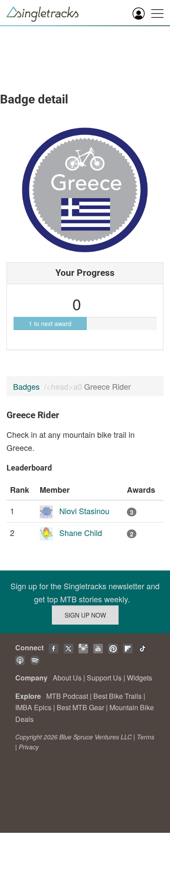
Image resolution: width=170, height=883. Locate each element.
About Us (67, 678)
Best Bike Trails (117, 696)
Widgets (139, 678)
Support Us (104, 678)
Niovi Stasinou (84, 510)
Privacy (29, 746)
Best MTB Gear (80, 707)
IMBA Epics (33, 707)
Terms (145, 736)
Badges (26, 386)
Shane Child (80, 532)
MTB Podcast (67, 696)
